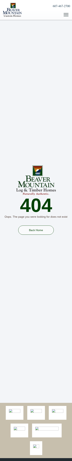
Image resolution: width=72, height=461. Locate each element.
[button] (66, 15)
